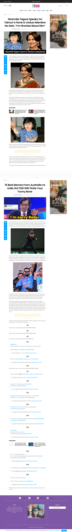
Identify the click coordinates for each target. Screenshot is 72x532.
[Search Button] (67, 6)
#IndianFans (14, 396)
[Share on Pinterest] (5, 67)
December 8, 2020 (31, 353)
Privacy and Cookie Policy (55, 530)
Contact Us (9, 1)
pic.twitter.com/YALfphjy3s (38, 464)
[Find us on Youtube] (10, 5)
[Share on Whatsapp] (5, 62)
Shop (67, 1)
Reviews (21, 10)
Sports (30, 10)
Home (5, 14)
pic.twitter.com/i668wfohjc (26, 349)
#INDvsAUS (13, 344)
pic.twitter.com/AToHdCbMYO (30, 359)
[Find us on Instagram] (8, 5)
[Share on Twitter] (5, 59)
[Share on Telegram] (5, 64)
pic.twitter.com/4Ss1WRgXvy (25, 477)
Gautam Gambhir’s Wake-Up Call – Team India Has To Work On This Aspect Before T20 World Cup (40, 442)
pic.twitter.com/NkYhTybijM (17, 455)
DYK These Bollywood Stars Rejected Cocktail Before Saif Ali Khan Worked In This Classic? (40, 112)
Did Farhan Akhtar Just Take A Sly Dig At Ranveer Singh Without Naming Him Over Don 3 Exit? (21, 112)
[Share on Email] (5, 70)
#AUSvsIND (18, 359)
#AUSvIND (28, 383)
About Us (5, 1)
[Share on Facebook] (5, 56)
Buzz (26, 10)
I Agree (64, 530)
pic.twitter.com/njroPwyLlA (17, 407)
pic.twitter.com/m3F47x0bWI (24, 431)
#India (19, 394)
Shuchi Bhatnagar (16, 29)
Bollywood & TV (9, 14)
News (47, 10)
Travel (34, 10)
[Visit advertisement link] (58, 31)
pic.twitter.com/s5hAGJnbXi (35, 374)
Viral (51, 10)
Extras (43, 10)
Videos (38, 10)
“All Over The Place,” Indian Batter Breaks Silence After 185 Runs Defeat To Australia (21, 442)
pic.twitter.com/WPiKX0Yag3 (27, 396)
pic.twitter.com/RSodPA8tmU (18, 385)
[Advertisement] (27, 151)
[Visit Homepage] (36, 5)
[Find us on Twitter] (6, 5)
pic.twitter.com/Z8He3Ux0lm (18, 418)
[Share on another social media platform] (5, 73)
